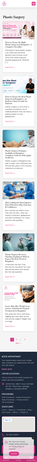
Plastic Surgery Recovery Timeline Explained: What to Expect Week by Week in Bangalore (17, 257)
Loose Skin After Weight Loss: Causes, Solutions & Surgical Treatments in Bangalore (17, 308)
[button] (33, 3)
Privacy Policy (17, 446)
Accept (14, 454)
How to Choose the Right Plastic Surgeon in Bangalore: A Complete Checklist (18, 44)
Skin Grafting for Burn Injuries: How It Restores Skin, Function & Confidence (18, 205)
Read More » (10, 67)
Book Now (7, 369)
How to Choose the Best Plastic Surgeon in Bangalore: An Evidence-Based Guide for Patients (18, 100)
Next (18, 343)
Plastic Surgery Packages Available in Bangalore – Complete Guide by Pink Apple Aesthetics (18, 154)
